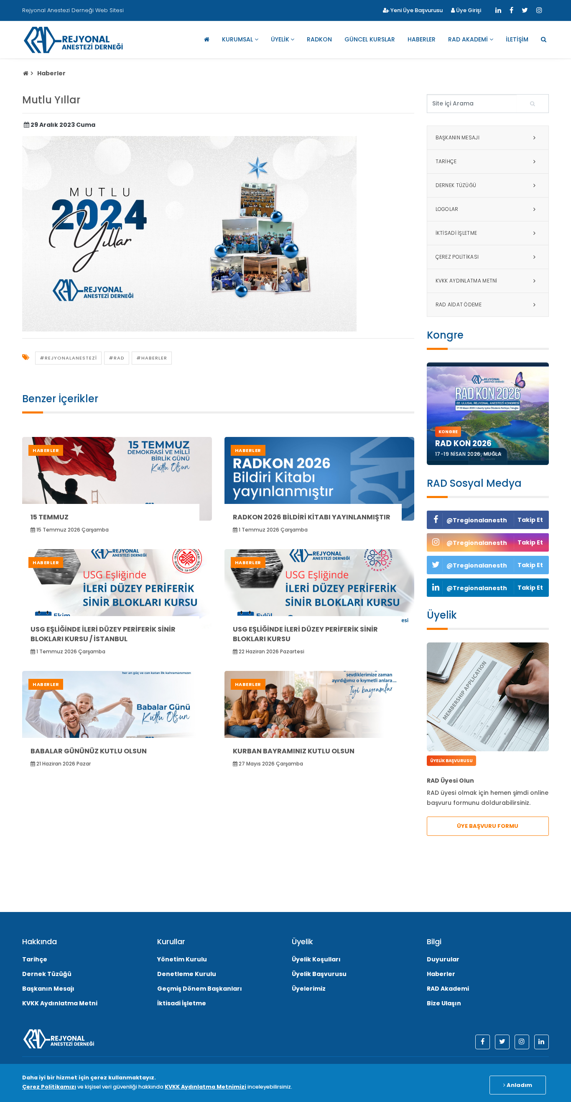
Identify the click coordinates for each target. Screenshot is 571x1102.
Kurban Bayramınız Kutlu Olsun (293, 751)
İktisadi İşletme (456, 232)
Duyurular (443, 959)
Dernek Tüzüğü (456, 185)
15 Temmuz (50, 517)
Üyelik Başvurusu (319, 974)
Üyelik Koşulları (316, 959)
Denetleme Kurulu (186, 974)
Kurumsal (237, 39)
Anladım (518, 1085)
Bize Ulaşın (444, 1003)
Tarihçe (446, 161)
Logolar (447, 209)
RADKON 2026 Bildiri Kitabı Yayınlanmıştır (311, 517)
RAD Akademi (468, 39)
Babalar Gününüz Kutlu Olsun (89, 751)
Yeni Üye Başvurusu (416, 10)
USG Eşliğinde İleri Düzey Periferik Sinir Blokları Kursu (305, 633)
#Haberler (151, 357)
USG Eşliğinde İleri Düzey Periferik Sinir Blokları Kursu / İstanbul (103, 633)
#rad (117, 357)
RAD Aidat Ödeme (459, 304)
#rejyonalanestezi (68, 357)
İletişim (517, 39)
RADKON (319, 39)
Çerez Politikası (457, 256)
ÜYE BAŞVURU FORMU (487, 826)
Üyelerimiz (309, 988)
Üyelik (280, 39)
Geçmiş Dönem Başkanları (199, 988)
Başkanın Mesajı (458, 137)
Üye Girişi (468, 10)
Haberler (422, 39)
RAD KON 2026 (463, 443)
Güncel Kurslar (369, 39)
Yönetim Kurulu (182, 959)
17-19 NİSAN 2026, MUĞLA (468, 453)
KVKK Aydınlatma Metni (466, 280)
